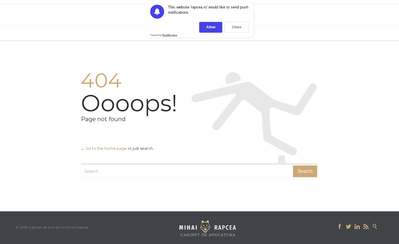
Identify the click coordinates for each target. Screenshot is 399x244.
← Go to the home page (104, 148)
